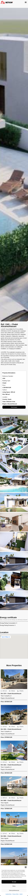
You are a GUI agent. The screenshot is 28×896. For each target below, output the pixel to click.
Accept (14, 881)
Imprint (21, 894)
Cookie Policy (9, 894)
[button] (25, 867)
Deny (14, 886)
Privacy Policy (15, 894)
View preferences (14, 890)
